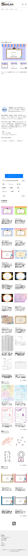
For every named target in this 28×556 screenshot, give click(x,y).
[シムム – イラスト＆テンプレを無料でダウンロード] (7, 3)
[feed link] (14, 523)
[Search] (22, 4)
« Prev (4, 196)
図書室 (4, 187)
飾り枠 (18, 184)
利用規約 (3, 535)
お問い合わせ (4, 540)
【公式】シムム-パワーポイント (16, 107)
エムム (2, 542)
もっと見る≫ (23, 380)
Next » (23, 196)
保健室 (11, 187)
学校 (3, 184)
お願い (12, 191)
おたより (4, 191)
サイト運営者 (4, 538)
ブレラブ (3, 544)
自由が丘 (3, 545)
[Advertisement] (14, 25)
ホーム (2, 534)
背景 (18, 187)
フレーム (10, 184)
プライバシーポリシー (5, 537)
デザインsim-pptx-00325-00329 (10, 180)
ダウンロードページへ (14, 176)
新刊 (23, 180)
